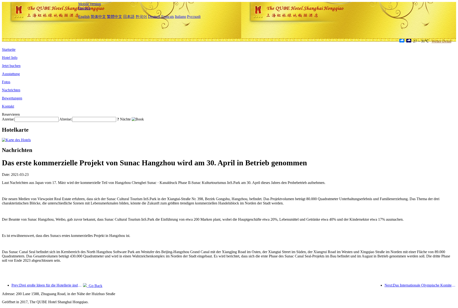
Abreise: (65, 119)
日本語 (129, 17)
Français (167, 17)
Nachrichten (11, 90)
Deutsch (84, 8)
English (84, 17)
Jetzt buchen (11, 66)
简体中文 (98, 17)
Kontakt (8, 106)
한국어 (141, 17)
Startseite (9, 49)
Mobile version (89, 4)
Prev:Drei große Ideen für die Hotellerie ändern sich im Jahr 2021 (47, 285)
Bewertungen (12, 98)
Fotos (6, 82)
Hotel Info (9, 58)
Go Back (94, 286)
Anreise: (8, 119)
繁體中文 (114, 17)
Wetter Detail (441, 41)
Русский (194, 17)
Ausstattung (11, 74)
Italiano (180, 17)
